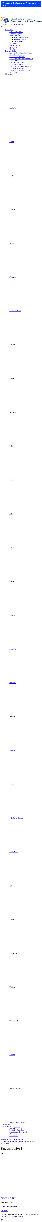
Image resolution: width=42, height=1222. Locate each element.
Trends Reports (19, 41)
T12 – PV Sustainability (17, 57)
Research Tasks (10, 51)
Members (8, 74)
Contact (15, 24)
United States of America (17, 1122)
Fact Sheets (13, 43)
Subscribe (4, 1211)
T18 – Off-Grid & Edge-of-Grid (20, 66)
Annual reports (14, 45)
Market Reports (14, 35)
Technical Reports (15, 34)
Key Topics (13, 49)
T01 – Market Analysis (17, 55)
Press (10, 24)
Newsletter (4, 24)
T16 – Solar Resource (16, 62)
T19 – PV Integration (16, 68)
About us (8, 1126)
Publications (9, 30)
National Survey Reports (22, 37)
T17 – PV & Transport (17, 64)
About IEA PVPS (15, 1128)
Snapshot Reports (20, 39)
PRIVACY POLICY (8, 1216)
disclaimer (21, 1216)
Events (7, 1124)
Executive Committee (16, 1130)
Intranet (20, 24)
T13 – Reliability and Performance (21, 59)
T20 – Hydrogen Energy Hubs (19, 70)
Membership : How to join (18, 1132)
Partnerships (13, 1136)
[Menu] (2, 26)
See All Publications (16, 32)
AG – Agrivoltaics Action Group (20, 53)
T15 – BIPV (13, 61)
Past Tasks (13, 72)
